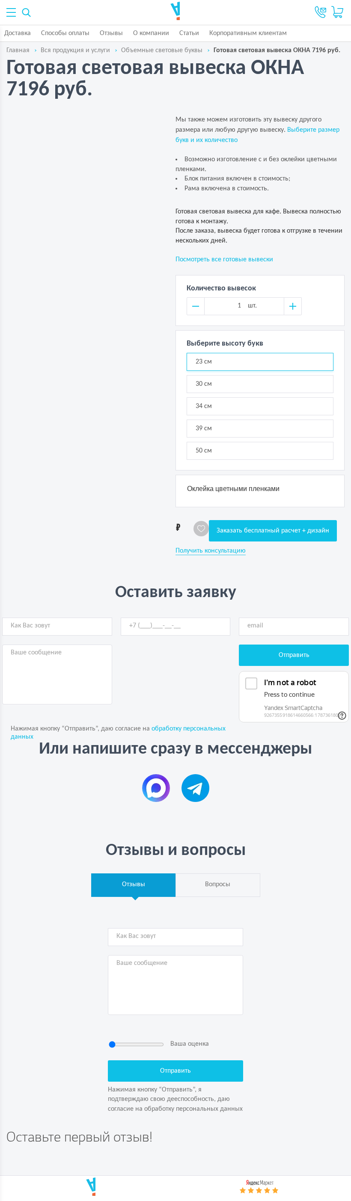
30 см (204, 384)
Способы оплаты (65, 33)
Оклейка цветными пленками (233, 488)
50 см (204, 450)
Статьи (189, 33)
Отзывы (111, 33)
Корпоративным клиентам (248, 33)
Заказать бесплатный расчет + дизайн (273, 530)
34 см (204, 406)
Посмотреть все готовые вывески (224, 259)
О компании (151, 33)
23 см (204, 361)
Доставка (17, 33)
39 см (204, 428)
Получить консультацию (211, 550)
